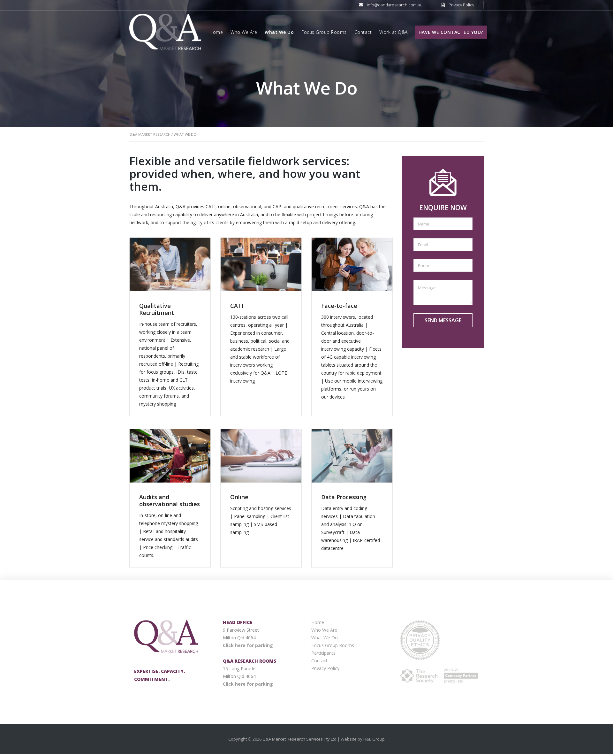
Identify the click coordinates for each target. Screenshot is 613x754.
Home (216, 32)
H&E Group (374, 739)
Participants (323, 653)
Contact (363, 32)
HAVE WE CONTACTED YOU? (451, 32)
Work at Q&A (393, 32)
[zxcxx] (165, 31)
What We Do (279, 32)
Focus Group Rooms (324, 32)
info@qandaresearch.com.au (394, 5)
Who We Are (244, 32)
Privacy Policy (461, 5)
